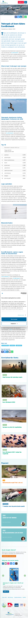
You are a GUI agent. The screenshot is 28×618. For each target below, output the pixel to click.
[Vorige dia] (3, 585)
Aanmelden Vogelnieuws (9, 556)
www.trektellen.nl (5, 276)
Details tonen (21, 315)
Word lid (6, 591)
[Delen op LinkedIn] (21, 17)
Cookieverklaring (17, 597)
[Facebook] (3, 563)
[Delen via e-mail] (23, 17)
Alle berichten (5, 6)
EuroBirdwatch (14, 52)
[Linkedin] (11, 563)
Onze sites (4, 597)
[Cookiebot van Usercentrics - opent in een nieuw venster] (21, 293)
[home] (6, 2)
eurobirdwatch (5, 345)
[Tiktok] (16, 563)
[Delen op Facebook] (16, 17)
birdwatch (12, 345)
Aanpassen (13, 323)
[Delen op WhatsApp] (25, 17)
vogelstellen (18, 345)
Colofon (24, 597)
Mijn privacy (10, 597)
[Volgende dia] (25, 585)
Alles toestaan (14, 319)
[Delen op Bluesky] (18, 17)
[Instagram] (8, 563)
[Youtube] (6, 563)
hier (11, 329)
